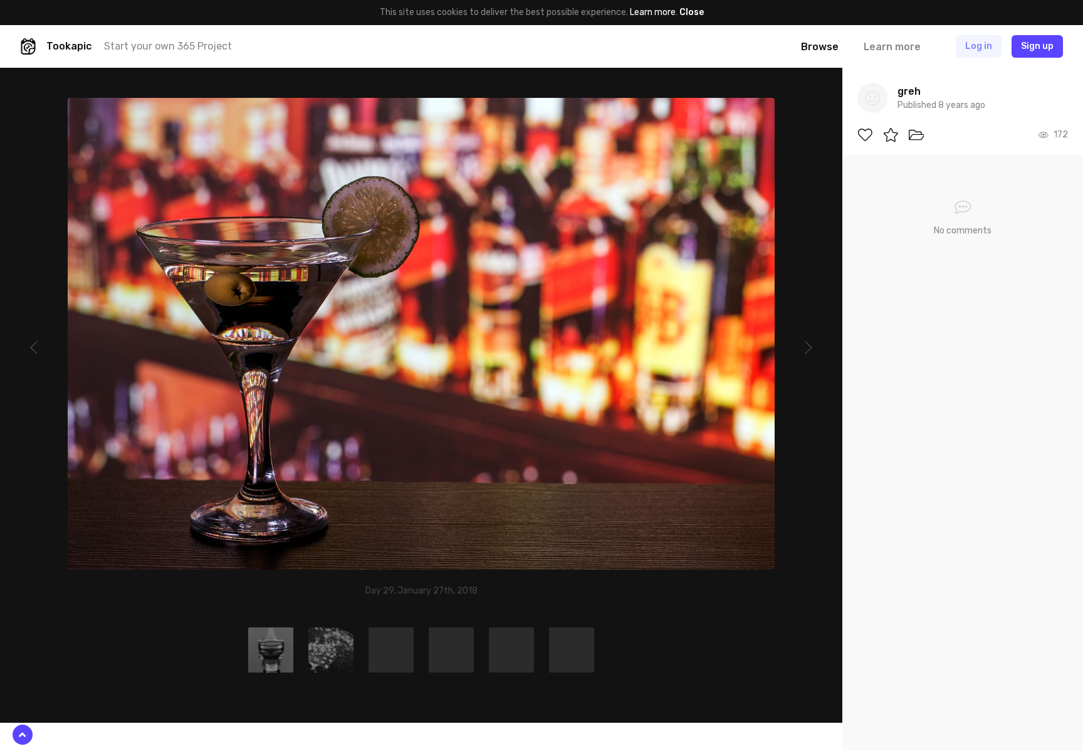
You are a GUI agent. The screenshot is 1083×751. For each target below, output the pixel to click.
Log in (978, 46)
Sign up (1037, 46)
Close (691, 12)
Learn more (653, 12)
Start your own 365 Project (168, 46)
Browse (820, 47)
